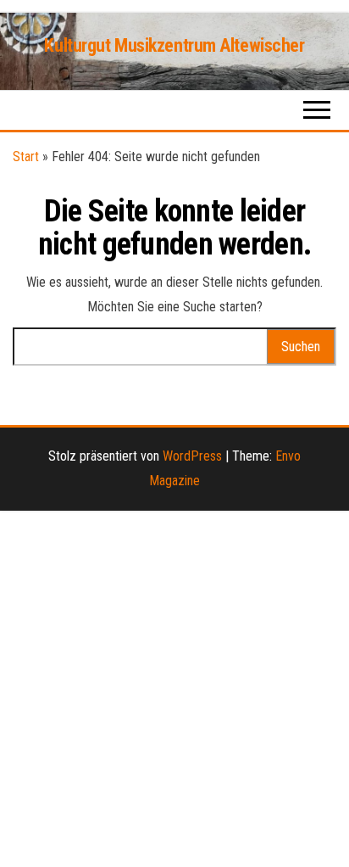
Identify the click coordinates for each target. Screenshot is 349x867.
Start (26, 156)
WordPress (192, 456)
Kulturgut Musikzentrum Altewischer (174, 45)
